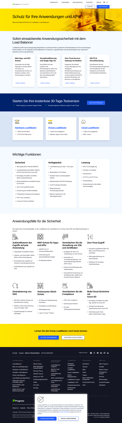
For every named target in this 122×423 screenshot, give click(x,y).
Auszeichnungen (104, 382)
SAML (35, 382)
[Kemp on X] (94, 353)
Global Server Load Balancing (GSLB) (18, 390)
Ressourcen (77, 2)
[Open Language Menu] (104, 2)
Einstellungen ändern (68, 418)
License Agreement (105, 413)
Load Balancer (17, 364)
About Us (15, 408)
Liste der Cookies (63, 412)
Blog (84, 369)
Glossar (85, 367)
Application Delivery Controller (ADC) (18, 381)
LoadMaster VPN (73, 382)
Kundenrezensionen (74, 385)
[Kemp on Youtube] (98, 353)
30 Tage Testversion (49, 337)
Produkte (54, 2)
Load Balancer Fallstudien (55, 385)
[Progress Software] (18, 400)
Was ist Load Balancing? (20, 367)
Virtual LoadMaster (57, 127)
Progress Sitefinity (105, 417)
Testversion (103, 6)
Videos (85, 375)
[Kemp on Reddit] (108, 353)
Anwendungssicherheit (40, 379)
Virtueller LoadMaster (71, 368)
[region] (61, 408)
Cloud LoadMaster (90, 127)
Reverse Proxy (37, 371)
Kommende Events (89, 382)
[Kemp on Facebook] (91, 353)
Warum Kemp (103, 369)
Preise (98, 2)
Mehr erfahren (20, 83)
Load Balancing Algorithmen (21, 378)
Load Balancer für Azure (56, 381)
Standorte (102, 385)
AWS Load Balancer (57, 378)
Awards (22, 408)
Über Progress (103, 364)
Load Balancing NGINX (56, 374)
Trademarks (34, 415)
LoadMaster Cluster (74, 379)
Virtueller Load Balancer (19, 372)
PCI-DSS (36, 385)
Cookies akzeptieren (47, 418)
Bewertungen (103, 379)
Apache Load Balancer (55, 370)
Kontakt (90, 6)
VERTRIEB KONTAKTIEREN (73, 337)
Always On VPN (38, 376)
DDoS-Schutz (37, 364)
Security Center (95, 413)
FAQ (84, 385)
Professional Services (71, 388)
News (84, 372)
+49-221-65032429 (47, 353)
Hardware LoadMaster (25, 127)
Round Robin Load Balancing (18, 385)
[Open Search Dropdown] (107, 2)
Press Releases (32, 408)
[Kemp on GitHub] (104, 353)
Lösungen (65, 2)
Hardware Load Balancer (20, 369)
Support (89, 2)
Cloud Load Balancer (19, 375)
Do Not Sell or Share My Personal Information (98, 415)
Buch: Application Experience (88, 378)
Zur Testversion (96, 103)
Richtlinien (86, 364)
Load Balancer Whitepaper (55, 390)
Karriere (101, 376)
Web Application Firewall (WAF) (38, 367)
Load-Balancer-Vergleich (56, 365)
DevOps (35, 388)
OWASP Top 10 (38, 374)
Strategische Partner (103, 373)
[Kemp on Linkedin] (101, 353)
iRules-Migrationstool (72, 375)
